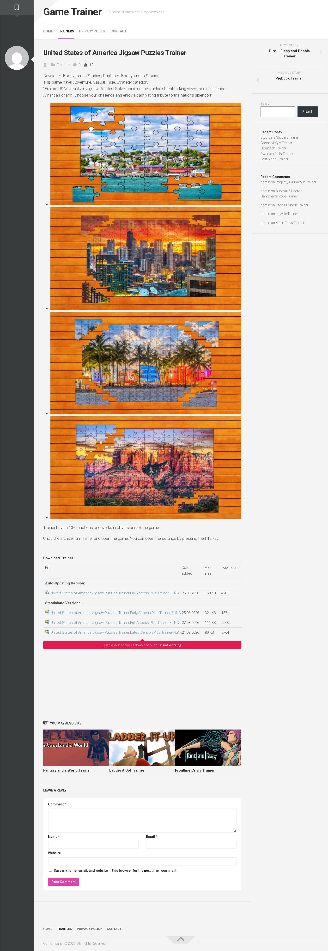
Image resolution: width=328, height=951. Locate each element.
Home (48, 31)
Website (54, 853)
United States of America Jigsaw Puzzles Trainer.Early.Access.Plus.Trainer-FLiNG (115, 613)
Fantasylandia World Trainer (67, 770)
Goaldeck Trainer (273, 148)
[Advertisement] (142, 684)
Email (151, 837)
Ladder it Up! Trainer (126, 770)
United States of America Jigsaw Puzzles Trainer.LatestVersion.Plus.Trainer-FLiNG (116, 632)
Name (54, 837)
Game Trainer (72, 12)
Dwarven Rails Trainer (277, 154)
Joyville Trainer (287, 214)
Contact (118, 31)
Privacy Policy (92, 31)
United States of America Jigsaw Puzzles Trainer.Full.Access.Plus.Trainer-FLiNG (114, 593)
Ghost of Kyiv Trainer (276, 143)
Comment (57, 804)
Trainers (66, 31)
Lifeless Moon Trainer (292, 205)
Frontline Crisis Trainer (195, 770)
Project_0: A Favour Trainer (296, 182)
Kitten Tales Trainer (290, 223)
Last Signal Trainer (274, 159)
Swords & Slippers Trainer (280, 137)
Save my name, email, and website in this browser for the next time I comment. (115, 870)
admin (265, 182)
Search (266, 103)
